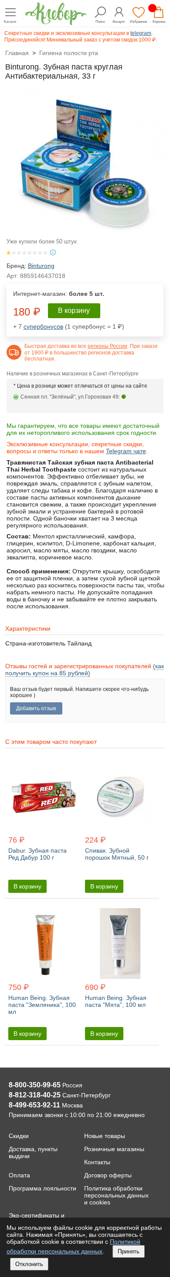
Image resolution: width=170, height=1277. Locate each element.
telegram (140, 33)
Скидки (19, 1135)
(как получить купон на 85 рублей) (84, 670)
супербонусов (43, 326)
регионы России (107, 346)
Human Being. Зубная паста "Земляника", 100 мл (42, 1004)
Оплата (19, 1175)
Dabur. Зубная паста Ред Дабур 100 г (37, 854)
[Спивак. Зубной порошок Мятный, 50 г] (120, 797)
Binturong (41, 265)
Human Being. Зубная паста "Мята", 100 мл (115, 1001)
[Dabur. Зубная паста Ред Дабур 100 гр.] (43, 797)
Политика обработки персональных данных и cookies (116, 1195)
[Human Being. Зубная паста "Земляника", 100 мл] (43, 944)
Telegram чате (126, 451)
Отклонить (29, 1264)
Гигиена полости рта (68, 52)
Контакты (97, 1162)
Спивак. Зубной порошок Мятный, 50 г (117, 854)
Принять (128, 1251)
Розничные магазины (114, 1148)
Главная (17, 52)
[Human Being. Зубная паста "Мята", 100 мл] (120, 944)
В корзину (74, 310)
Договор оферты (108, 1175)
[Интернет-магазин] (55, 23)
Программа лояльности (42, 1188)
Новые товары (104, 1135)
